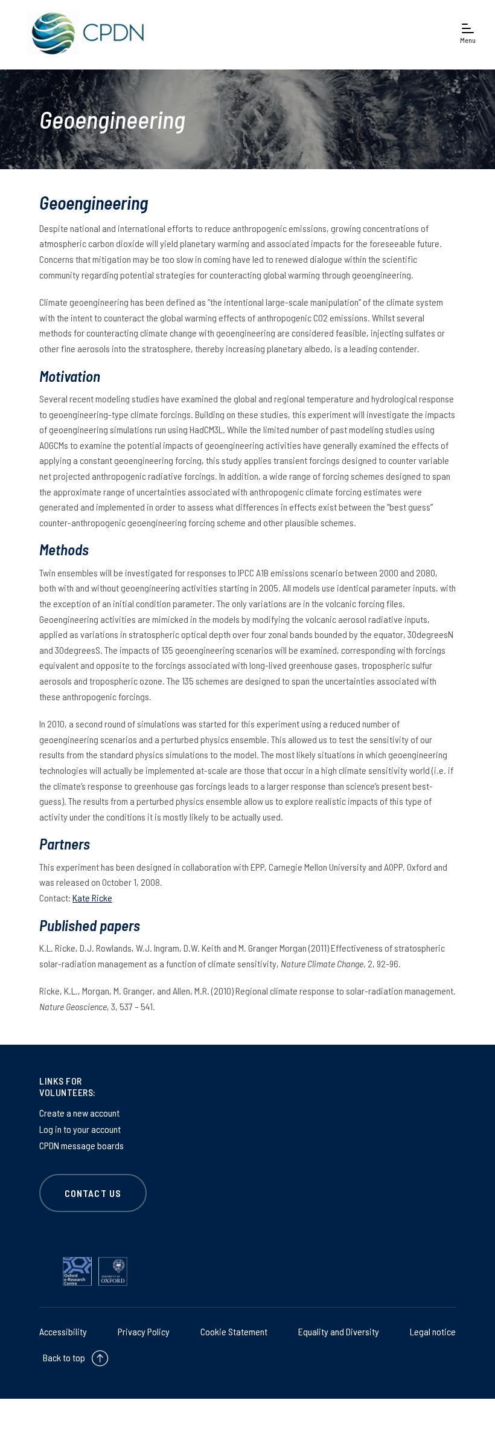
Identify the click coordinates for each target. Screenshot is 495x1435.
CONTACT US (93, 1193)
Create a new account (79, 1112)
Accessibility (63, 1331)
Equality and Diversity (338, 1331)
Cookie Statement (233, 1331)
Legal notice (433, 1331)
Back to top (64, 1357)
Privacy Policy (144, 1331)
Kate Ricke (92, 897)
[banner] (84, 33)
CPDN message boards (81, 1145)
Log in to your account (80, 1129)
